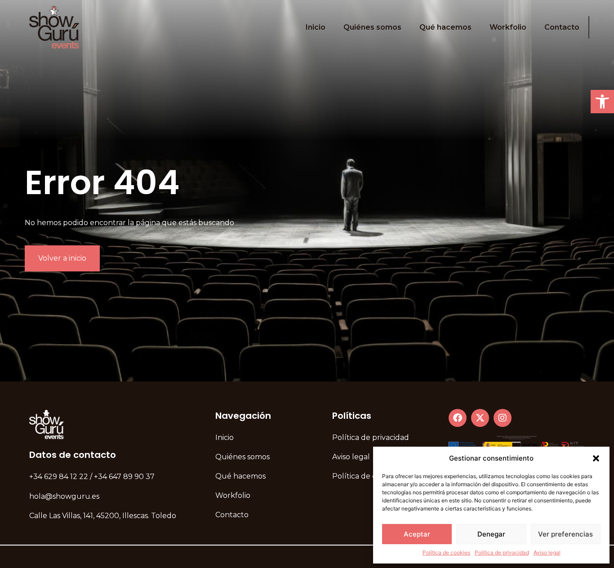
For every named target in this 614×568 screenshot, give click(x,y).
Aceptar (417, 534)
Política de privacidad (502, 552)
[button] (602, 101)
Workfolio (507, 27)
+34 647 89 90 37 (124, 476)
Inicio (315, 27)
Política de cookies (446, 552)
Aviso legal (547, 552)
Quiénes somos (372, 27)
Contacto (561, 27)
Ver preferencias (565, 534)
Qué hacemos (445, 27)
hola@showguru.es (64, 496)
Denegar (491, 534)
